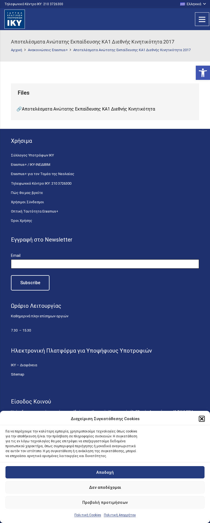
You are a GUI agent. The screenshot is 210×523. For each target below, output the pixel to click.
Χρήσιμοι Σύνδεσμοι (27, 202)
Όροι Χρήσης (21, 221)
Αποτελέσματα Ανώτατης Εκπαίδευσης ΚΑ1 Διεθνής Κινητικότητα (88, 109)
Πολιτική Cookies (87, 515)
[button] (203, 73)
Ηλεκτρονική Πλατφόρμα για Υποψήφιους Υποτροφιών (81, 350)
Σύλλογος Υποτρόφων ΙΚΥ (32, 155)
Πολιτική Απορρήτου (120, 515)
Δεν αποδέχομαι (105, 487)
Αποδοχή (105, 472)
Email (16, 255)
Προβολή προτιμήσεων (105, 502)
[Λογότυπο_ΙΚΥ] (14, 19)
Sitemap (17, 374)
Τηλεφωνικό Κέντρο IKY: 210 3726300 (41, 183)
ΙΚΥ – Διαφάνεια (24, 365)
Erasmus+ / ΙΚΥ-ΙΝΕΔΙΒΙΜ (30, 164)
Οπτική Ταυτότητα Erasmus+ (34, 211)
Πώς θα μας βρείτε (27, 193)
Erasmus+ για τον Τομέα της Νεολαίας (42, 174)
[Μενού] (202, 19)
